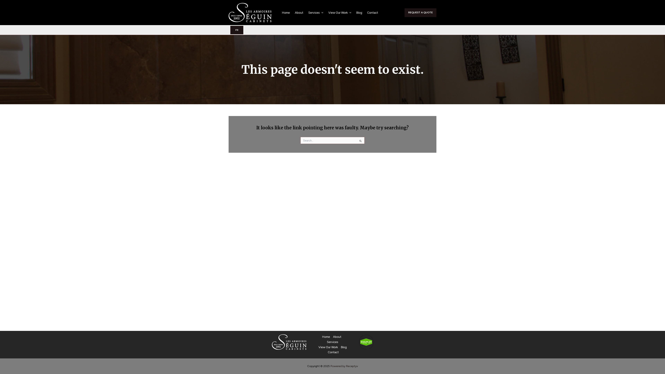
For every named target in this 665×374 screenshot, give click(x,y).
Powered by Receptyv (344, 366)
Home (286, 12)
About (299, 12)
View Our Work (338, 12)
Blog (359, 12)
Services (314, 12)
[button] (321, 12)
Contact (372, 12)
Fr (236, 30)
